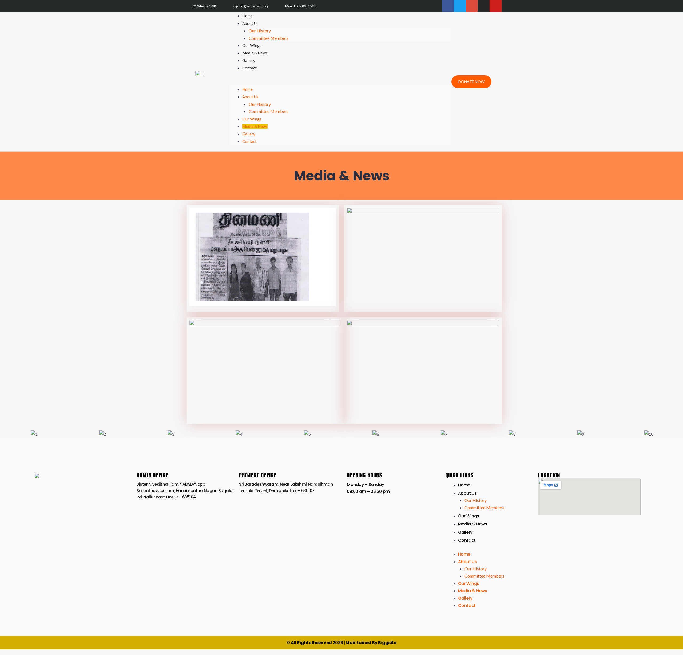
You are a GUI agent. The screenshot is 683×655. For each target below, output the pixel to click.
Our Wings (251, 118)
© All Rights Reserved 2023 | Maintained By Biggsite (341, 643)
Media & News (255, 126)
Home (247, 89)
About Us (250, 23)
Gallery (248, 133)
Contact (249, 67)
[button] (340, 81)
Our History (260, 30)
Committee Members (268, 38)
